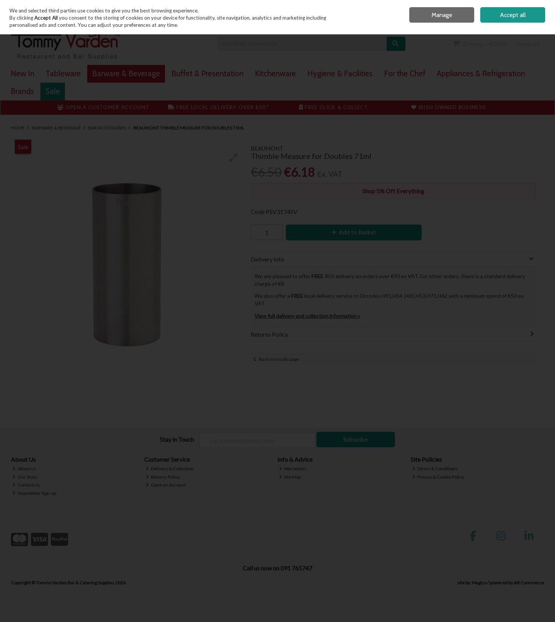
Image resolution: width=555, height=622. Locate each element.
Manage (442, 14)
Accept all (513, 14)
